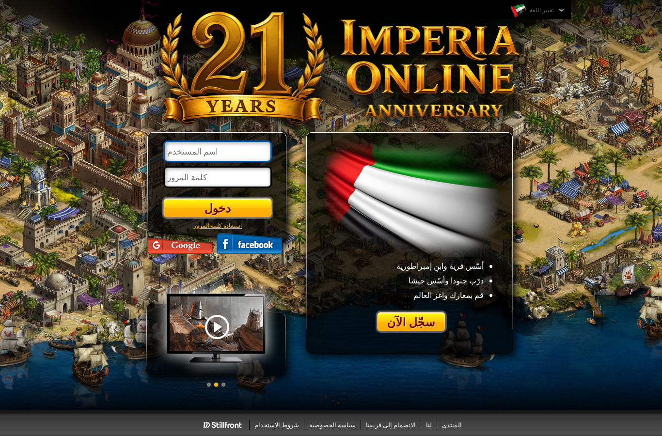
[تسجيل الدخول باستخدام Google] (180, 243)
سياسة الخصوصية (332, 424)
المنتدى (452, 424)
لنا (429, 424)
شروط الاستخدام (276, 424)
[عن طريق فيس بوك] (249, 243)
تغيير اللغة (541, 10)
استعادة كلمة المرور (217, 225)
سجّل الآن (411, 321)
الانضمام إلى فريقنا (391, 424)
